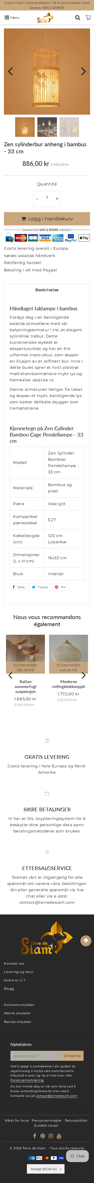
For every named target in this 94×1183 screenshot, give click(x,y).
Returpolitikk (76, 1120)
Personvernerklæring (27, 1080)
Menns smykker (17, 1013)
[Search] (77, 17)
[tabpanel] (25, 127)
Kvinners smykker (19, 1005)
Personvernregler (47, 1120)
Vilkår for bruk (17, 1120)
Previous (10, 70)
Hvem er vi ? (14, 980)
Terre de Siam (34, 1148)
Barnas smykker (17, 1022)
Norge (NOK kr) (44, 1169)
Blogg (9, 988)
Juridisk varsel (46, 1125)
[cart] (88, 17)
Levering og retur (19, 972)
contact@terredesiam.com (56, 1096)
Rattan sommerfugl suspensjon (25, 686)
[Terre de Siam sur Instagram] (51, 1137)
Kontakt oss (14, 963)
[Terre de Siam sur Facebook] (35, 1137)
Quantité (47, 184)
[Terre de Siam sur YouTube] (59, 1137)
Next (84, 70)
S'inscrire (72, 1055)
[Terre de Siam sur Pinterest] (43, 1137)
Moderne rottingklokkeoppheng (72, 684)
